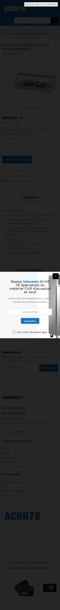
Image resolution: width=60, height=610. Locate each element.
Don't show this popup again (32, 332)
